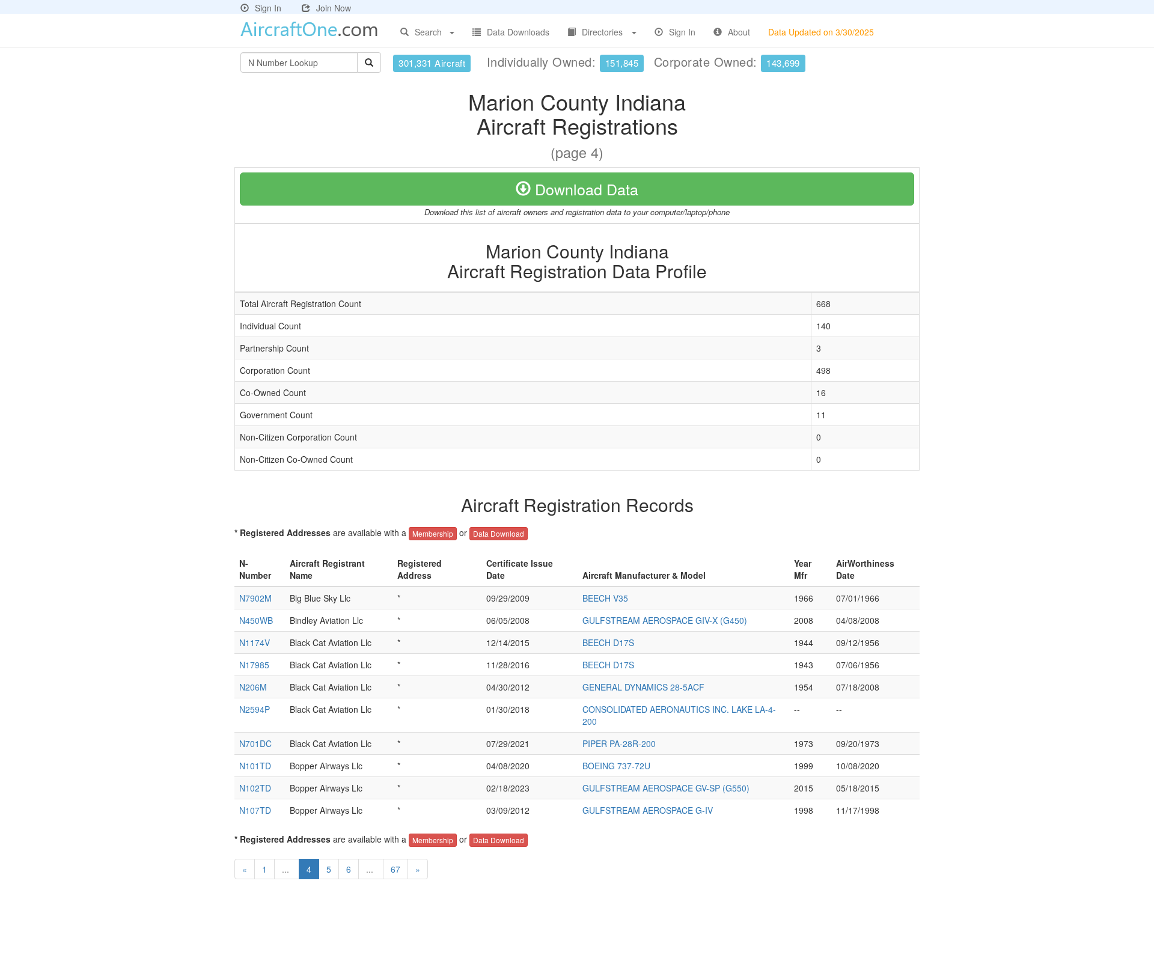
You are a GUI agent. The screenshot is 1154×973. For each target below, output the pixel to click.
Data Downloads (518, 32)
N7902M (255, 598)
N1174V (254, 642)
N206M (253, 687)
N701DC (255, 743)
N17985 (254, 665)
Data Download (498, 533)
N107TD (255, 810)
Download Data (584, 189)
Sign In (268, 8)
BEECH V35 (605, 598)
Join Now (333, 8)
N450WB (256, 620)
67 (395, 869)
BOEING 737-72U (616, 766)
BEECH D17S (608, 642)
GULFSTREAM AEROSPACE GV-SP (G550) (665, 788)
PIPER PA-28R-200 (619, 743)
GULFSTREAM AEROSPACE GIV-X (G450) (664, 620)
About (739, 32)
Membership (432, 533)
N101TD (255, 766)
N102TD (255, 788)
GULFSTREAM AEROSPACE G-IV (647, 810)
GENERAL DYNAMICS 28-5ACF (643, 687)
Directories (602, 32)
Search (428, 32)
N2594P (254, 709)
